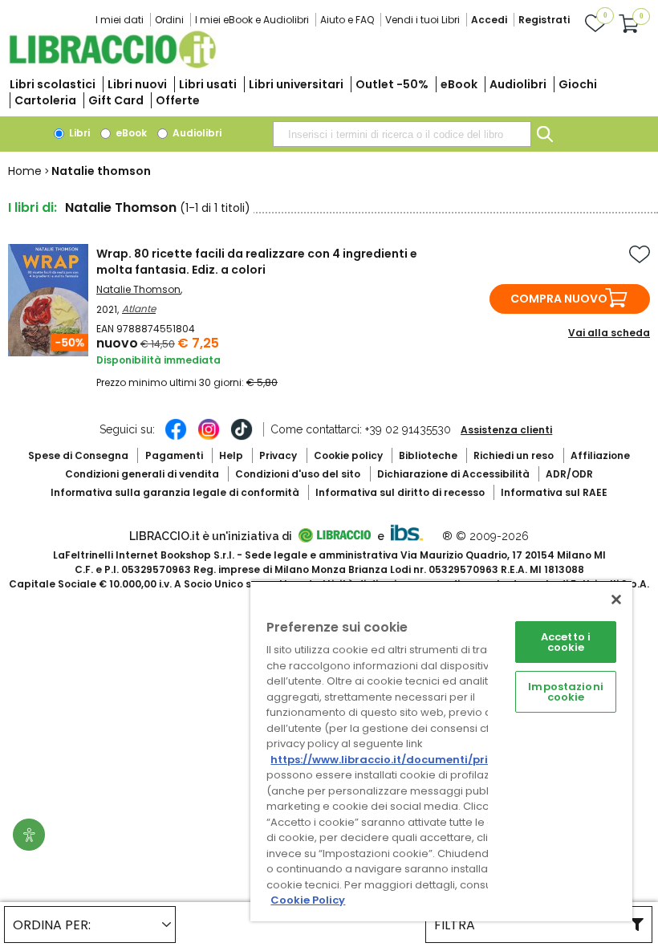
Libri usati (208, 84)
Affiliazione (600, 455)
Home (25, 171)
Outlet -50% (392, 84)
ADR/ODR (569, 474)
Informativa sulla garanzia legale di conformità (175, 492)
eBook (459, 84)
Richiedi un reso (513, 455)
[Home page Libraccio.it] (112, 64)
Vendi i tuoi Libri (422, 19)
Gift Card (116, 100)
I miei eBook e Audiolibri (252, 19)
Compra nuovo (558, 299)
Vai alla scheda (609, 332)
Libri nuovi (137, 84)
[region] (441, 750)
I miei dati (119, 19)
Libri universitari (296, 84)
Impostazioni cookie (565, 692)
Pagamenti (174, 455)
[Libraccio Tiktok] (241, 437)
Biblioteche (428, 455)
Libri (78, 133)
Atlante (139, 308)
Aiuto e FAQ (347, 19)
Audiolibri (517, 84)
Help (231, 455)
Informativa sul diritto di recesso (400, 492)
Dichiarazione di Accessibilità (453, 474)
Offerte (178, 100)
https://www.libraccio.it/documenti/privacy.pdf (404, 759)
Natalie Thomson (138, 289)
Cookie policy (348, 455)
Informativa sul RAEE (554, 492)
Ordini (169, 19)
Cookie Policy (307, 900)
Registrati (544, 19)
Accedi (489, 19)
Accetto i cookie (566, 642)
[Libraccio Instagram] (208, 437)
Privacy (278, 455)
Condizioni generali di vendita (142, 474)
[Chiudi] (616, 599)
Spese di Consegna (78, 455)
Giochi (577, 84)
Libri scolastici (52, 84)
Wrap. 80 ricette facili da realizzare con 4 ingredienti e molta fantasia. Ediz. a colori (256, 262)
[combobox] (402, 134)
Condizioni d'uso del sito (297, 474)
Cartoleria (45, 100)
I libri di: (32, 207)
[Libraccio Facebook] (175, 437)
